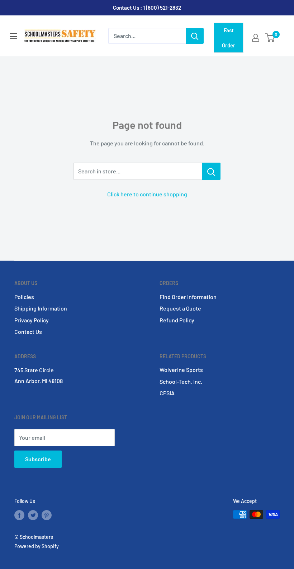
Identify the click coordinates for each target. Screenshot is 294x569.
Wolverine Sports (181, 369)
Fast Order (228, 37)
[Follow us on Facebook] (19, 515)
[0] (270, 37)
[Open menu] (13, 36)
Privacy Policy (31, 320)
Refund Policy (177, 320)
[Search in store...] (211, 171)
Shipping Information (40, 308)
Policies (24, 296)
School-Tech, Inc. (181, 381)
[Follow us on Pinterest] (47, 515)
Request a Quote (180, 308)
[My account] (255, 38)
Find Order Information (188, 296)
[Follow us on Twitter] (33, 515)
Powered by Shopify (36, 546)
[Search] (195, 36)
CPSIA (167, 393)
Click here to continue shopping (147, 194)
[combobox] (147, 36)
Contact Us (28, 331)
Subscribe (38, 459)
